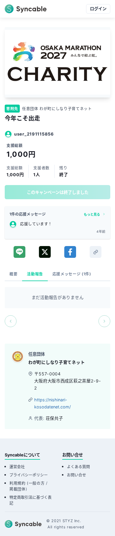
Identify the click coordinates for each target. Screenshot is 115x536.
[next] (104, 321)
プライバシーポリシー (28, 475)
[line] (19, 252)
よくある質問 (78, 466)
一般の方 (37, 483)
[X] (45, 252)
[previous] (11, 321)
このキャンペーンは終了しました (57, 192)
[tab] (13, 274)
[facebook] (70, 252)
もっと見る (92, 214)
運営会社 (17, 466)
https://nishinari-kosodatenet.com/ (52, 403)
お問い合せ (76, 475)
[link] (95, 252)
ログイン (98, 8)
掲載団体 (17, 489)
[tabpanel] (57, 307)
